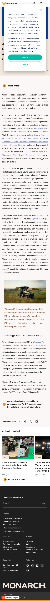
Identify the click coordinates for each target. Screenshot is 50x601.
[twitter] (42, 565)
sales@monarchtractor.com (13, 531)
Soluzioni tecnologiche (11, 544)
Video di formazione (10, 571)
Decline (25, 64)
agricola (35, 219)
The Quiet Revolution (24, 155)
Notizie (28, 544)
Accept (25, 57)
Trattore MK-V (8, 541)
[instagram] (27, 565)
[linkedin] (37, 565)
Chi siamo (29, 541)
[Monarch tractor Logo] (9, 3)
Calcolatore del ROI (10, 565)
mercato (37, 128)
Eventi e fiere (31, 553)
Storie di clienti (8, 547)
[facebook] (32, 565)
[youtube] (27, 570)
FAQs (5, 568)
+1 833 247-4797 (9, 524)
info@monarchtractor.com (13, 528)
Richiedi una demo (10, 550)
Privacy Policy (33, 33)
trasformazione (41, 215)
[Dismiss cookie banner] (41, 9)
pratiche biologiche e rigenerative (16, 185)
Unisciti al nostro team (34, 550)
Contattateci (30, 547)
